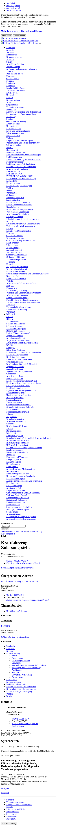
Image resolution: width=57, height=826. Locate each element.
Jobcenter (10, 414)
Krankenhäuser (12, 409)
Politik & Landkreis (10, 82)
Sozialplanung (12, 512)
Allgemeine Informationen (17, 169)
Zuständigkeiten (13, 200)
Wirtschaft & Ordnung (11, 194)
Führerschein (11, 288)
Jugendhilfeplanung (14, 369)
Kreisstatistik (11, 126)
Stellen (9, 62)
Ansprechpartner (13, 124)
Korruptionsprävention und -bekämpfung (23, 112)
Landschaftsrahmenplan (16, 278)
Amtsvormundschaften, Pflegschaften (22, 343)
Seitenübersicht (12, 814)
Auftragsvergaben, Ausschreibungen (21, 69)
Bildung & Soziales (10, 315)
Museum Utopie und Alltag (17, 474)
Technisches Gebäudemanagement (20, 226)
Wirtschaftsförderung (15, 133)
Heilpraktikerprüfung (15, 397)
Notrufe (9, 807)
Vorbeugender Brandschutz (17, 212)
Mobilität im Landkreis (15, 152)
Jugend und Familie (14, 336)
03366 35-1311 (16, 595)
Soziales (9, 428)
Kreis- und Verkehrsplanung (18, 131)
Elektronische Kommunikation (19, 804)
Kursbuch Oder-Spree (15, 478)
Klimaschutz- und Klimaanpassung (21, 178)
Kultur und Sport (13, 462)
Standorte (10, 424)
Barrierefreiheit (12, 812)
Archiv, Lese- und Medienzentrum (20, 469)
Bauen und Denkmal (15, 197)
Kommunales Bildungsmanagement (21, 516)
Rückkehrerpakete (14, 145)
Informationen (12, 245)
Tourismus (10, 262)
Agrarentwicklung (14, 250)
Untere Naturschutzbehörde (17, 269)
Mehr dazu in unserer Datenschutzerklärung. (21, 31)
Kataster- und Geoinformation (18, 231)
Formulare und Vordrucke (17, 457)
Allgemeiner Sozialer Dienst (18, 340)
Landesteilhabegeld (14, 450)
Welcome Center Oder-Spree (18, 495)
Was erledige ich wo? (15, 74)
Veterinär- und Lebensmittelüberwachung (23, 293)
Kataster (9, 228)
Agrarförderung (12, 247)
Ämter (9, 102)
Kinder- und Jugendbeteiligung (19, 186)
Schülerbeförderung (14, 326)
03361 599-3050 (17, 561)
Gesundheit (11, 374)
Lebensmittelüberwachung (17, 297)
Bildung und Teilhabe (15, 331)
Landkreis (10, 86)
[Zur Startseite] (20, 40)
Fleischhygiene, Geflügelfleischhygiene (22, 300)
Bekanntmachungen (14, 57)
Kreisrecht (10, 95)
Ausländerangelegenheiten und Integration (24, 481)
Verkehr (9, 281)
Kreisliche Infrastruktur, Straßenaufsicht (23, 224)
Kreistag (9, 97)
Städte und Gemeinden (15, 90)
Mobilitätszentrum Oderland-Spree (20, 164)
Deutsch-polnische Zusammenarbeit (21, 166)
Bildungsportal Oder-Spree (17, 509)
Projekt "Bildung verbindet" (18, 333)
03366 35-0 (20, 719)
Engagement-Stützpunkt (16, 500)
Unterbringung (12, 483)
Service (9, 71)
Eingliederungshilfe (14, 435)
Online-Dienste (12, 78)
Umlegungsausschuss (15, 238)
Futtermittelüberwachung (16, 309)
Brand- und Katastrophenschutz (19, 209)
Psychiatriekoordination (16, 388)
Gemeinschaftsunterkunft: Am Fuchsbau (23, 493)
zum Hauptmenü (13, 5)
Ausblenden (6, 36)
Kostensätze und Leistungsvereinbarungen (24, 447)
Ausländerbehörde (14, 488)
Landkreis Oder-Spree (15, 88)
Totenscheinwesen (14, 402)
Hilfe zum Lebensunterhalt (17, 440)
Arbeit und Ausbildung (16, 421)
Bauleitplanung (12, 207)
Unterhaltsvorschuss (14, 362)
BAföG (9, 345)
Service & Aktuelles (10, 48)
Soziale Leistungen (14, 485)
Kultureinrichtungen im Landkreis (20, 476)
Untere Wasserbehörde (15, 271)
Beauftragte (11, 109)
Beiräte (9, 190)
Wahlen (9, 188)
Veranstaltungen (13, 66)
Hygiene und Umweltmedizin (18, 395)
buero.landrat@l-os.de (25, 723)
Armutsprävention (13, 514)
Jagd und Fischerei (14, 252)
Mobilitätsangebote (14, 157)
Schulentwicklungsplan (16, 328)
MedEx (9, 147)
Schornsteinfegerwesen (16, 259)
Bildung (9, 319)
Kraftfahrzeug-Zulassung (16, 290)
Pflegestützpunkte (13, 459)
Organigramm (12, 105)
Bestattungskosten (13, 431)
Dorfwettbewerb (13, 505)
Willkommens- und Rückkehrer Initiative (23, 143)
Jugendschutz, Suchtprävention (19, 371)
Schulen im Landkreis (15, 324)
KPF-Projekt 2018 (14, 174)
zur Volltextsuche (13, 10)
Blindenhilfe (11, 433)
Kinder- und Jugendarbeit (17, 355)
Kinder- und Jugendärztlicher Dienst (21, 381)
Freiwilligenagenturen (15, 502)
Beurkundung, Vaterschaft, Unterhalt (21, 364)
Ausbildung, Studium (15, 64)
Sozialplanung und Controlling (19, 507)
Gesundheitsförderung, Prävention (20, 407)
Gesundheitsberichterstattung (18, 405)
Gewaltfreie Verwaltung (16, 121)
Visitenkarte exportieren (24, 568)
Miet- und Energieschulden (17, 452)
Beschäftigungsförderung (16, 426)
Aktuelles (10, 52)
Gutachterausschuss (14, 236)
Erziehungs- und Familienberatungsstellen (23, 352)
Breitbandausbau (13, 136)
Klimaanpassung (13, 183)
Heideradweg (12, 150)
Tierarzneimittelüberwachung (18, 307)
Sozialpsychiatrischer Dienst (18, 385)
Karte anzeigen (7, 568)
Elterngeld (10, 347)
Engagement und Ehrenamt (17, 497)
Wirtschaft (10, 312)
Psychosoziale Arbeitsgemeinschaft (21, 390)
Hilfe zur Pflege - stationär (17, 445)
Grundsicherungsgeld (15, 419)
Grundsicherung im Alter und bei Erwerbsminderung (28, 438)
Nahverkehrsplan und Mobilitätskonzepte (23, 155)
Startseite (5, 531)
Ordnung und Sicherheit (16, 255)
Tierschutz (10, 305)
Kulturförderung (13, 464)
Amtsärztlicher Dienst (15, 376)
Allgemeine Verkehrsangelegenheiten (22, 283)
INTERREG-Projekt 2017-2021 (19, 176)
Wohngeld (10, 455)
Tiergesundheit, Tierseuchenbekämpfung (23, 302)
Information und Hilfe (15, 809)
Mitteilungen (11, 55)
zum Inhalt (10, 3)
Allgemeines (11, 416)
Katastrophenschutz (14, 216)
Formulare (10, 76)
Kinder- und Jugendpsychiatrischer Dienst (23, 383)
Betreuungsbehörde (14, 378)
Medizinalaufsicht (13, 400)
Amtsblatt (10, 59)
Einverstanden (19, 36)
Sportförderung (12, 466)
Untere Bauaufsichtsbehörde (18, 202)
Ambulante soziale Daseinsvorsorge (21, 519)
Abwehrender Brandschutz (17, 214)
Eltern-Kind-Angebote (15, 350)
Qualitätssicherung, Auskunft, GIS (20, 240)
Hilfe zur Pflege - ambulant (17, 443)
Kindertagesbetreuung (15, 357)
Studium (9, 119)
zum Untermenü (13, 8)
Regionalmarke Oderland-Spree (19, 140)
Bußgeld (10, 286)
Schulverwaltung (13, 321)
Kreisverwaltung (13, 100)
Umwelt (9, 264)
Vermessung (11, 233)
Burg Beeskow (12, 471)
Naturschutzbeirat (13, 276)
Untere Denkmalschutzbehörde (19, 205)
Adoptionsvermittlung (15, 338)
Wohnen (9, 138)
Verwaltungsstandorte (15, 107)
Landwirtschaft (12, 243)
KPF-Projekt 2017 (14, 171)
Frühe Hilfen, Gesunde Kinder (19, 359)
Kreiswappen (11, 93)
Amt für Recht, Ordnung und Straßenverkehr (19, 581)
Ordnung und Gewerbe (16, 257)
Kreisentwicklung (13, 128)
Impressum (11, 819)
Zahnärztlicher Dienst (15, 393)
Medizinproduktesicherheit (17, 412)
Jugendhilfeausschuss (15, 366)
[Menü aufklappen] (40, 43)
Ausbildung (11, 116)
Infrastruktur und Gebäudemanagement (22, 219)
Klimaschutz (11, 181)
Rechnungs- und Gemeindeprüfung (21, 114)
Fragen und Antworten (15, 490)
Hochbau (10, 221)
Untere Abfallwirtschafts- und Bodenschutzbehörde (27, 274)
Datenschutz (11, 816)
